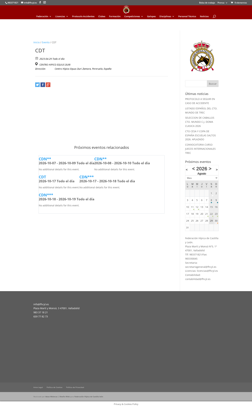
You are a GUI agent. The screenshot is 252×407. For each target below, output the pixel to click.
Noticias (204, 16)
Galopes (151, 16)
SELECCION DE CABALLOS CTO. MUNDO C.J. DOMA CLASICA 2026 (199, 122)
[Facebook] (42, 84)
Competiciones (132, 16)
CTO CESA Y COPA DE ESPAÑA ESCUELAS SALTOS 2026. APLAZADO (200, 135)
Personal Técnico (187, 16)
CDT (42, 176)
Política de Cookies (54, 387)
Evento (46, 42)
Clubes (101, 16)
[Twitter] (37, 84)
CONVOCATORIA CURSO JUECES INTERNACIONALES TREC (200, 148)
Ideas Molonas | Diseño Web (57, 396)
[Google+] (48, 84)
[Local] (37, 64)
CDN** (45, 158)
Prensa (221, 3)
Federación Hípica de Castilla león (88, 396)
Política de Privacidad (75, 387)
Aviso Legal (38, 387)
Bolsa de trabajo (207, 3)
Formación (115, 16)
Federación (42, 16)
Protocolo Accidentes (83, 16)
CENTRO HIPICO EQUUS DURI (54, 64)
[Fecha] (37, 58)
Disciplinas (165, 16)
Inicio (36, 42)
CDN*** (86, 176)
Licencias (60, 16)
